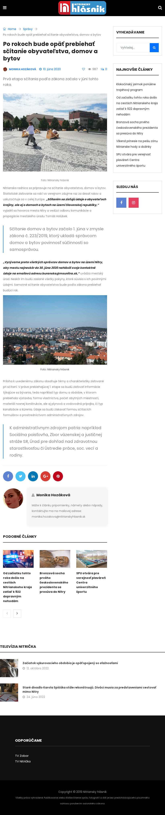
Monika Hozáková (53, 494)
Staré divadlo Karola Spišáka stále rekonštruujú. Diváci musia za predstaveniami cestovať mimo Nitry (89, 689)
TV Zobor (22, 756)
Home (11, 29)
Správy (28, 29)
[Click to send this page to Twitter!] (20, 476)
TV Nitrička (23, 761)
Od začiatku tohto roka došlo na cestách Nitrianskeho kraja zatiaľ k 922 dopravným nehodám (17, 587)
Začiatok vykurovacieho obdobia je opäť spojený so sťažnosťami (70, 663)
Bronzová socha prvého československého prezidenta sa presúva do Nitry (54, 582)
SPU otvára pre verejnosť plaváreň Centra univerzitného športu (133, 160)
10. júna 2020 (52, 69)
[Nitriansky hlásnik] (82, 8)
